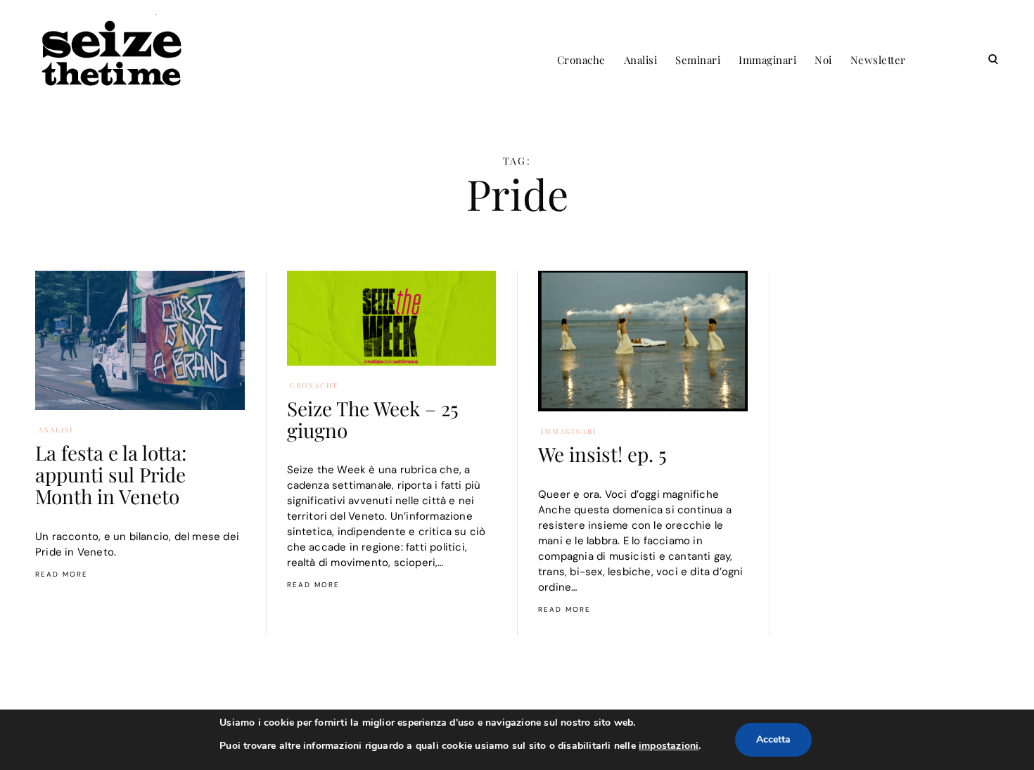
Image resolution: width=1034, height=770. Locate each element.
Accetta (773, 739)
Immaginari (767, 60)
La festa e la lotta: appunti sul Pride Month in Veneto (110, 474)
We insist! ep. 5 (602, 454)
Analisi (641, 60)
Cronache (581, 60)
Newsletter (878, 60)
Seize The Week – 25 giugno (373, 419)
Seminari (697, 60)
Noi (823, 60)
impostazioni (668, 745)
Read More (61, 574)
